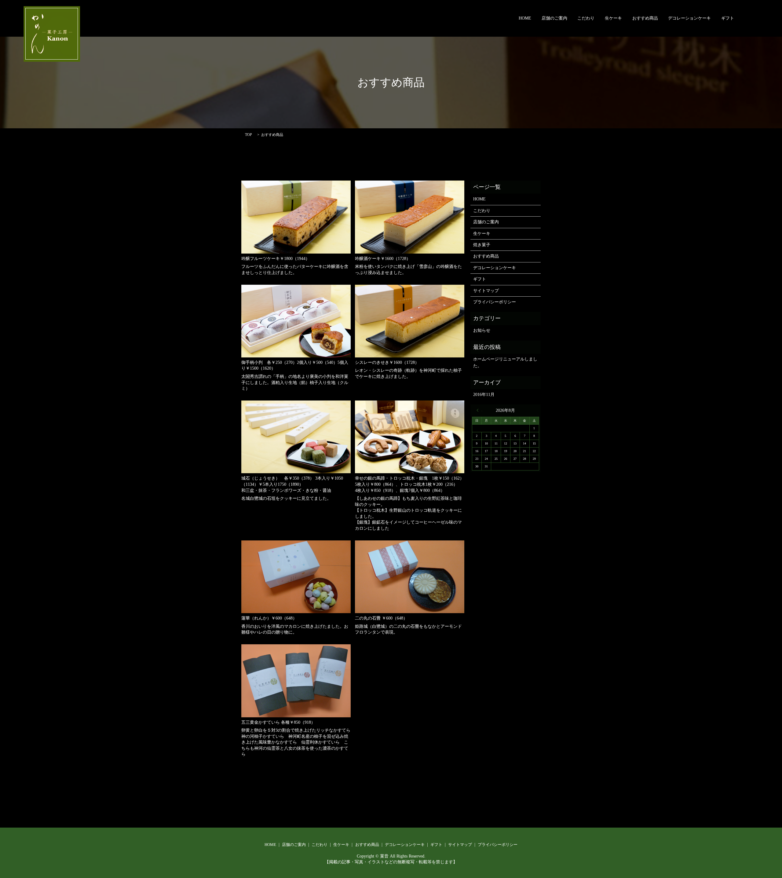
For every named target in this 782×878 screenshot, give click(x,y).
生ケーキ (613, 18)
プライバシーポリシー (494, 302)
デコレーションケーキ (689, 18)
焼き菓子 (481, 245)
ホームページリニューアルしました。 (505, 362)
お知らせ (481, 330)
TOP (248, 135)
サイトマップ (486, 290)
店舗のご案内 (554, 18)
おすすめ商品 (645, 18)
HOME (525, 18)
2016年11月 (484, 394)
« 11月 (479, 410)
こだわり (585, 18)
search (748, 18)
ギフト (727, 18)
